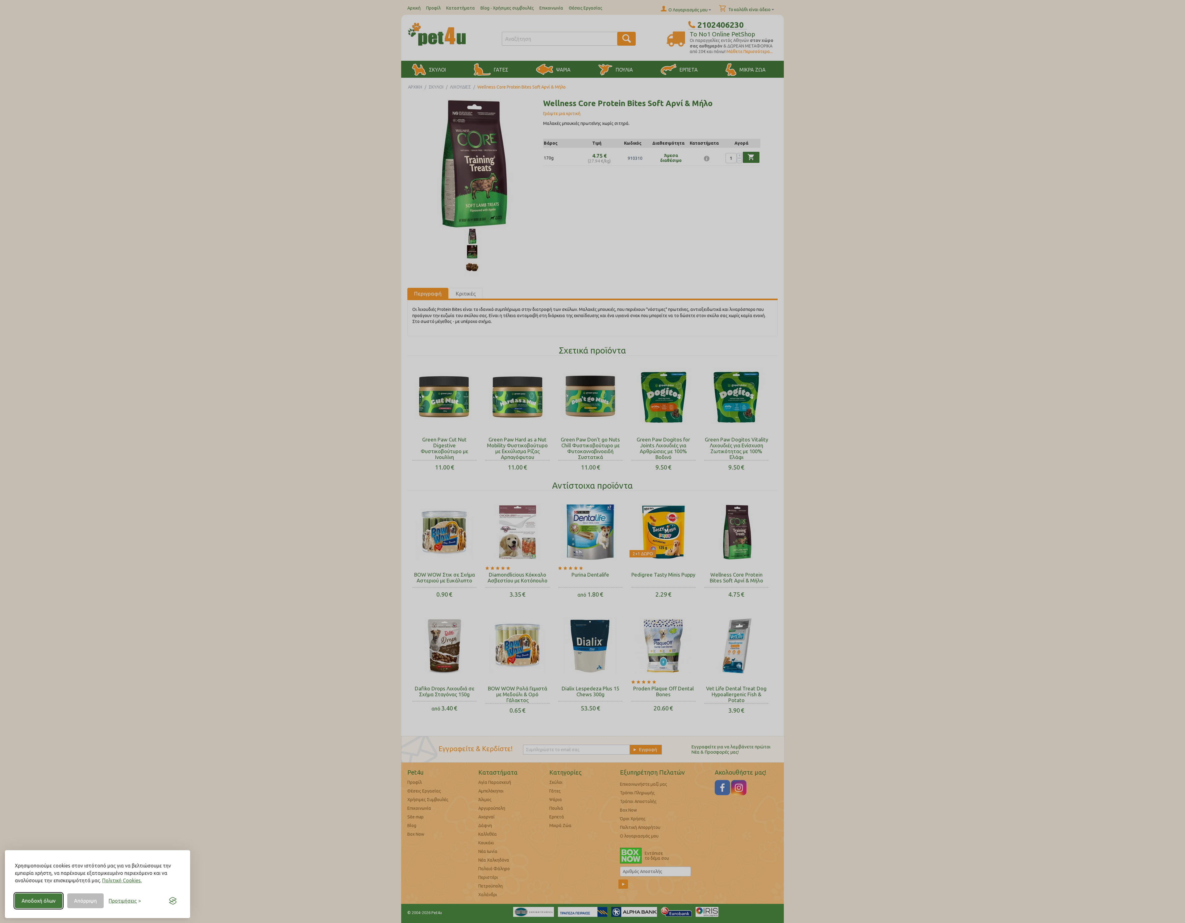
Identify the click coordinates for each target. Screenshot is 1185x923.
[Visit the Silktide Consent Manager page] (172, 900)
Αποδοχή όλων (39, 901)
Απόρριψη (85, 901)
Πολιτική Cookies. (122, 880)
